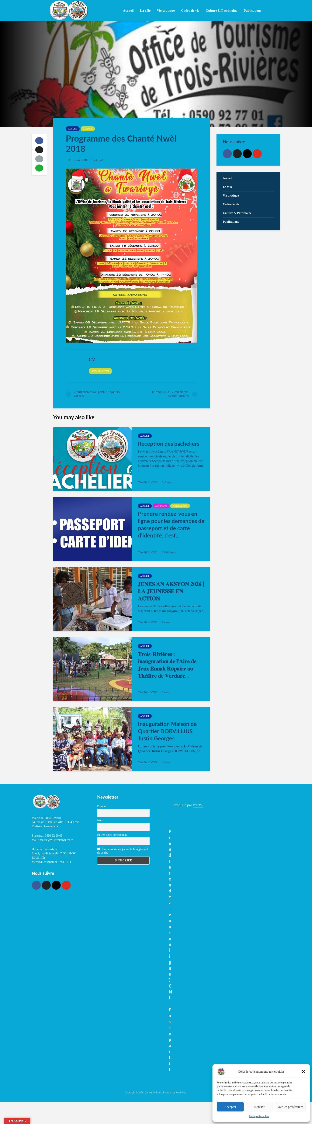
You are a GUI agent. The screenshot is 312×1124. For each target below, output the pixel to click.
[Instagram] (247, 153)
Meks (159, 1092)
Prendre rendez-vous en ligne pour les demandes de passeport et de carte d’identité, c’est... (171, 525)
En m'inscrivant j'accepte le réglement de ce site (122, 851)
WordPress (181, 1092)
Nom (100, 820)
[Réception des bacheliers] (92, 459)
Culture (88, 129)
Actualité (161, 506)
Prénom (102, 806)
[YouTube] (257, 153)
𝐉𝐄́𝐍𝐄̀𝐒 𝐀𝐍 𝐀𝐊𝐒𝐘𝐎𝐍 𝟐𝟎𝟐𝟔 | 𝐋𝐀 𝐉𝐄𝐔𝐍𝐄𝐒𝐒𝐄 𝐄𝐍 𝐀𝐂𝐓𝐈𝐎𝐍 (171, 591)
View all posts (100, 371)
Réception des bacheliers (168, 444)
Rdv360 (198, 805)
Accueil (128, 10)
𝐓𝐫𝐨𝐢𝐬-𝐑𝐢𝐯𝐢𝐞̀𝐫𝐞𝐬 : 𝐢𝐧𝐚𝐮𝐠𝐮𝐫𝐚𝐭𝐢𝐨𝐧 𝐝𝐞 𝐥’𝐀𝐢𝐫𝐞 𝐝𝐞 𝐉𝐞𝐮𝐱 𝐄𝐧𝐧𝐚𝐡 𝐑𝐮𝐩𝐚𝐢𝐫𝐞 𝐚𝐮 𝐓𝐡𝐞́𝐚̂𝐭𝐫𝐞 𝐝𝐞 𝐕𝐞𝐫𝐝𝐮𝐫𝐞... (167, 665)
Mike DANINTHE (147, 482)
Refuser (259, 1107)
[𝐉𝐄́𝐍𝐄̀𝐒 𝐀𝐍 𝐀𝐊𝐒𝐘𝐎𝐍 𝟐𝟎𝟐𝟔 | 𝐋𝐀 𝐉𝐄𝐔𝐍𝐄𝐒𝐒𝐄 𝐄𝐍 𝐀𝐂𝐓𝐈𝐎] (92, 599)
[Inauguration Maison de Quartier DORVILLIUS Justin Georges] (92, 739)
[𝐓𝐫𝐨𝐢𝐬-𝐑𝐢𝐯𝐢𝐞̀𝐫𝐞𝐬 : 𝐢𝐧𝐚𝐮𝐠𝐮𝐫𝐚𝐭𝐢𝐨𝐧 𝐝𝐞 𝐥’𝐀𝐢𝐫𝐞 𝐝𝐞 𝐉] (92, 669)
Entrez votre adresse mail (112, 834)
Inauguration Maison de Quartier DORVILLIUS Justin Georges (167, 731)
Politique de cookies (259, 1116)
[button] (303, 1071)
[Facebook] (227, 153)
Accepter (230, 1107)
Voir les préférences (290, 1107)
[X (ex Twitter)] (237, 153)
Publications (180, 506)
